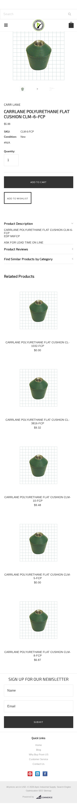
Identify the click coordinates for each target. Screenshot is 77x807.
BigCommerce (45, 797)
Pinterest (30, 773)
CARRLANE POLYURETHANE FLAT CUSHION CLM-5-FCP (37, 576)
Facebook (45, 773)
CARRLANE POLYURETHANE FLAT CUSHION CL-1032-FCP (37, 344)
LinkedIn (37, 773)
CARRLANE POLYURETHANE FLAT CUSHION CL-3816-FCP (37, 421)
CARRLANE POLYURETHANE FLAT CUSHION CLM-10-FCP (37, 499)
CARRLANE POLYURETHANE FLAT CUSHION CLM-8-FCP (37, 653)
